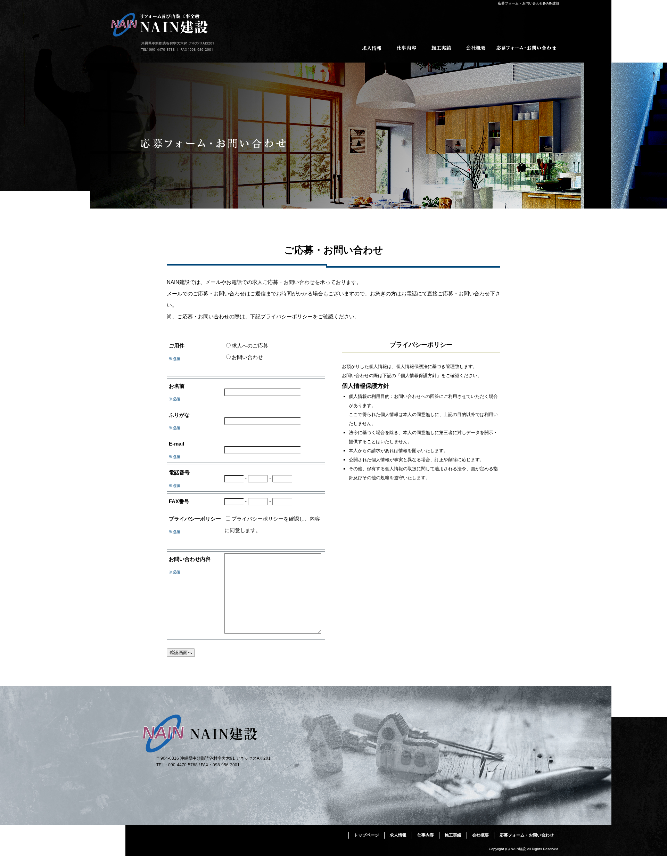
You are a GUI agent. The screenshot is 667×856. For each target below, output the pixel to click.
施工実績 (441, 48)
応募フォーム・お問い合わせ (526, 48)
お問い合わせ (247, 357)
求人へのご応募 (250, 346)
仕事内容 (406, 48)
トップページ (366, 835)
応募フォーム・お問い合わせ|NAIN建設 (528, 3)
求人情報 (371, 48)
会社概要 (476, 48)
